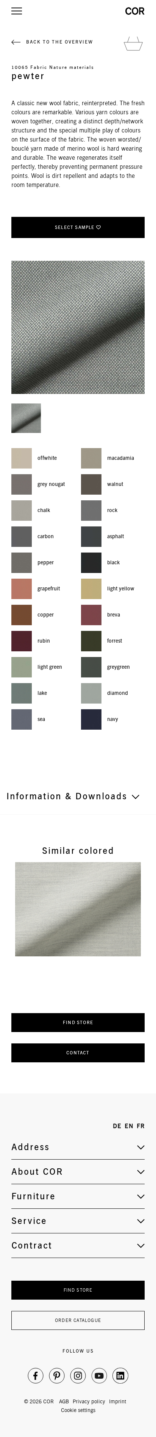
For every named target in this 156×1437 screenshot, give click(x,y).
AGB (64, 1401)
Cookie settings (78, 1410)
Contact (77, 1053)
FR (141, 1126)
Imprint (117, 1401)
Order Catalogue (78, 1320)
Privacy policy (89, 1401)
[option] (78, 909)
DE (117, 1126)
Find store (78, 1022)
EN (129, 1126)
